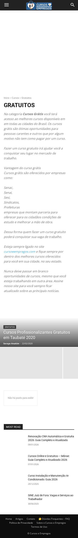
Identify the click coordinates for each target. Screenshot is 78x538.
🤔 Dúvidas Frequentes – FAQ (54, 518)
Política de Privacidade (21, 522)
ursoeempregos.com (20, 251)
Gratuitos (10, 327)
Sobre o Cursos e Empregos (51, 522)
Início (6, 97)
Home (8, 518)
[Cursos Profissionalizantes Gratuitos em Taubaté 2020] (39, 322)
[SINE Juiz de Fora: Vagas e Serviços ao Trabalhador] (14, 501)
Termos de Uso (39, 526)
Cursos (15, 97)
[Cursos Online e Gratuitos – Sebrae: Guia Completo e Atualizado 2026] (14, 461)
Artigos (19, 518)
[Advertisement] (39, 51)
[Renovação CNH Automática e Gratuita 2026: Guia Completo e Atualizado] (14, 442)
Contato (31, 518)
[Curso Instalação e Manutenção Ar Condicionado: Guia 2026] (14, 481)
